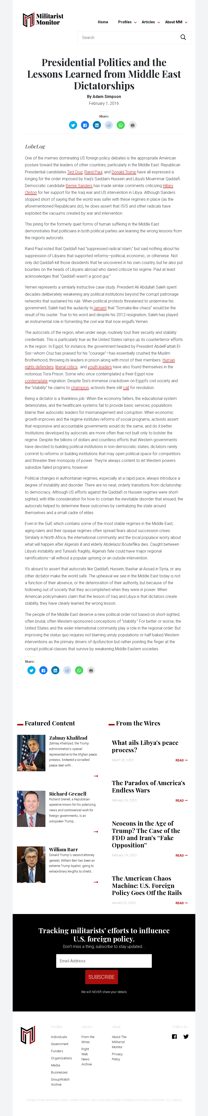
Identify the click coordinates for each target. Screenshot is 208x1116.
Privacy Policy (117, 1056)
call (126, 387)
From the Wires (87, 1039)
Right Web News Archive (86, 1056)
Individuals (59, 1037)
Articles (148, 22)
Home (103, 22)
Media (55, 1065)
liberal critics (66, 366)
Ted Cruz (75, 172)
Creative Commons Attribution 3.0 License (152, 1100)
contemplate (36, 380)
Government (59, 1044)
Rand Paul (93, 172)
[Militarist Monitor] (43, 16)
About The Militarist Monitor (119, 1042)
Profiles (125, 22)
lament (100, 308)
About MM (173, 22)
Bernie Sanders (79, 185)
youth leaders (100, 366)
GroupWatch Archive (60, 1082)
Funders (57, 1051)
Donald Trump (124, 172)
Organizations (61, 1058)
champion (80, 387)
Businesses (59, 1072)
